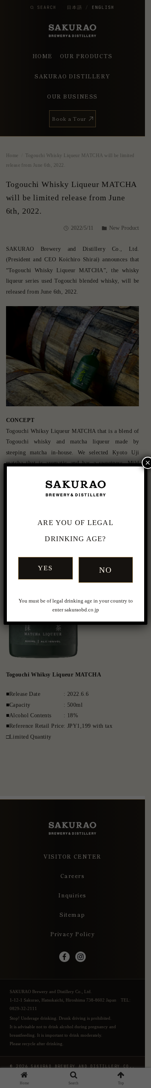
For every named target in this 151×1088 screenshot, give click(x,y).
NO (105, 569)
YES (45, 568)
